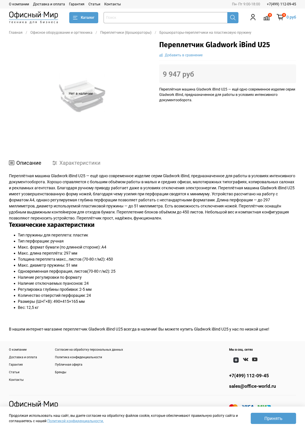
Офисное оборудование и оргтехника (61, 32)
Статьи (94, 4)
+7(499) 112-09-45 (281, 4)
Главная (16, 32)
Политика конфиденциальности (78, 357)
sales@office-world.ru (252, 386)
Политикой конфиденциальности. (75, 421)
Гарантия (76, 4)
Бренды (60, 372)
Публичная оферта (68, 365)
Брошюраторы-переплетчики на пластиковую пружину (205, 32)
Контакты (112, 4)
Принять (273, 418)
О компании (19, 4)
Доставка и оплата (49, 4)
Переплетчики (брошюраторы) (126, 32)
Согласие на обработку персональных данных (89, 350)
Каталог (87, 17)
